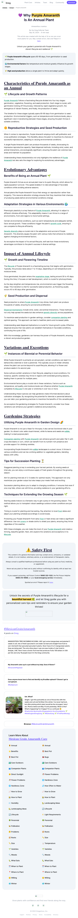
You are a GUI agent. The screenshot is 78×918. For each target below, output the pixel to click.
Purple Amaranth (11, 100)
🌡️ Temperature (48, 843)
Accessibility (47, 914)
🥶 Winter (13, 884)
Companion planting (12, 439)
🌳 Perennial (14, 820)
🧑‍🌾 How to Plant (15, 797)
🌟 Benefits (13, 751)
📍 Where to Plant (16, 872)
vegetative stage (42, 276)
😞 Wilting (13, 878)
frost (60, 511)
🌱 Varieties (13, 849)
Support (22, 914)
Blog (51, 2)
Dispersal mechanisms (13, 310)
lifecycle (11, 266)
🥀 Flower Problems (50, 774)
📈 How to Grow (15, 792)
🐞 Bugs (45, 757)
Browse (39, 724)
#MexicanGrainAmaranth (19, 629)
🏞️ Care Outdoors (16, 763)
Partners (28, 914)
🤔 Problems (14, 832)
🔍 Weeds (13, 855)
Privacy (35, 914)
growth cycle (56, 224)
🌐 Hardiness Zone (50, 780)
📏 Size (45, 838)
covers (23, 521)
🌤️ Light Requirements (51, 815)
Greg (16, 633)
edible (67, 431)
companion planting (59, 317)
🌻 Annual (13, 746)
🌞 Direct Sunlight (16, 774)
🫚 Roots (45, 832)
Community (60, 2)
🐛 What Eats (14, 861)
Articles (37, 2)
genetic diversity (50, 312)
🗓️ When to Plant (16, 866)
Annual (11, 7)
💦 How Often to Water (51, 786)
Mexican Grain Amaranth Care (28, 739)
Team (45, 2)
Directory (55, 914)
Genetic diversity (11, 231)
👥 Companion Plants (17, 769)
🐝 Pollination (14, 826)
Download (71, 2)
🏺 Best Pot (47, 751)
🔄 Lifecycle (47, 809)
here (38, 41)
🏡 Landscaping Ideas (51, 803)
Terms (40, 914)
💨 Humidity (13, 803)
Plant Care (28, 2)
